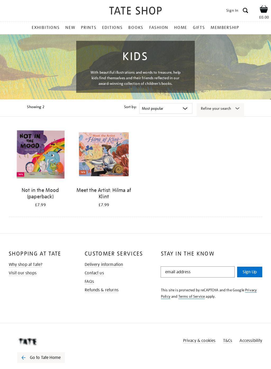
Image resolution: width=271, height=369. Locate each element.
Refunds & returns (102, 290)
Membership (225, 27)
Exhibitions (46, 27)
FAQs (89, 281)
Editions (112, 27)
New (70, 27)
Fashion (158, 27)
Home (180, 27)
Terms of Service (191, 296)
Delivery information (104, 264)
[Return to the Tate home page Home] (135, 11)
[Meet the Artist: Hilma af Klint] (104, 155)
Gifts (199, 27)
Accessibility (251, 340)
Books (135, 27)
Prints (89, 27)
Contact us (94, 273)
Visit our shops (23, 273)
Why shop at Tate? (26, 264)
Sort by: (130, 106)
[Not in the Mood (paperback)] (40, 155)
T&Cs (227, 340)
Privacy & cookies (199, 340)
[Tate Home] (44, 341)
